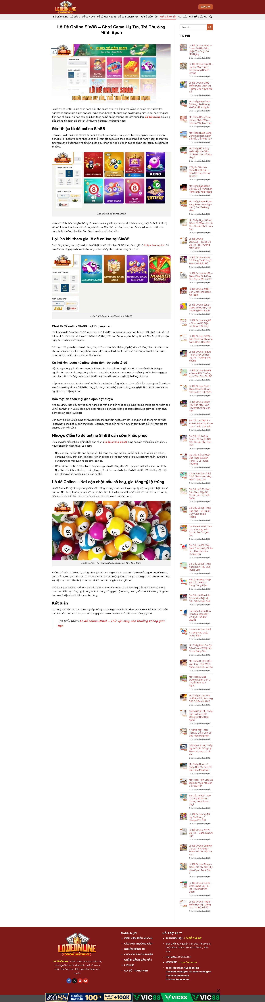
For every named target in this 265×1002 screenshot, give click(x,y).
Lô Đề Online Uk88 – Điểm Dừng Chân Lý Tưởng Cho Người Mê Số (200, 87)
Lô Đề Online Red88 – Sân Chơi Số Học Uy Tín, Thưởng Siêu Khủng (200, 356)
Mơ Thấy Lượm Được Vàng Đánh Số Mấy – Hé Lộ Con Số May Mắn (200, 206)
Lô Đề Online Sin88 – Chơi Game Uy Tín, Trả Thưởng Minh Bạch (200, 887)
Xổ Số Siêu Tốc (149, 16)
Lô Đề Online (60, 16)
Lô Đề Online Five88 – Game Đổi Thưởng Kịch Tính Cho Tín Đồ (200, 373)
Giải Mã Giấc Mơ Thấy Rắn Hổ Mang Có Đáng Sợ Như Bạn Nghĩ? (201, 715)
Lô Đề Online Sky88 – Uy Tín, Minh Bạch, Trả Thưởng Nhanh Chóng (201, 68)
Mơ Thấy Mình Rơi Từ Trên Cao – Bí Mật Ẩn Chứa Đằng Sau (200, 648)
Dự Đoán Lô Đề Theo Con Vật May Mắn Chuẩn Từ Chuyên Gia (200, 531)
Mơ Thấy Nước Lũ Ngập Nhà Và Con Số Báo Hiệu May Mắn (200, 767)
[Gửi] (210, 27)
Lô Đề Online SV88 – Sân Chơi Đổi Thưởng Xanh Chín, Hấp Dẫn (201, 339)
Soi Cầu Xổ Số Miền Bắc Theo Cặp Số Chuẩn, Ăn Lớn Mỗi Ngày (199, 494)
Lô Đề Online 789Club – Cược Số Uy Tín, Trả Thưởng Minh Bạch (200, 243)
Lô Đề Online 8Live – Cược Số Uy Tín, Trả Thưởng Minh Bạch (200, 307)
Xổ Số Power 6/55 (128, 16)
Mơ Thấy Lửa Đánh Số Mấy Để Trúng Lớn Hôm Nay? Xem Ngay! (200, 188)
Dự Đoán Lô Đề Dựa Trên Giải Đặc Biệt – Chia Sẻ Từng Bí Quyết (200, 615)
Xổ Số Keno (88, 16)
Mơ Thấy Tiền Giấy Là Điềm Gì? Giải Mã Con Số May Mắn (201, 782)
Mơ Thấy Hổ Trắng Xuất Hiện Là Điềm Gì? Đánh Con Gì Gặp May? (200, 153)
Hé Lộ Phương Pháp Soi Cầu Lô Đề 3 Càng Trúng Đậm (200, 582)
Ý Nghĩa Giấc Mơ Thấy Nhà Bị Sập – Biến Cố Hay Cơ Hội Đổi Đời (199, 172)
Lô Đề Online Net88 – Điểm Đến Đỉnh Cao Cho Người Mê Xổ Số (201, 276)
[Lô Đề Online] (67, 7)
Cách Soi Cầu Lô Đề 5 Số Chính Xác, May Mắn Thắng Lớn (200, 476)
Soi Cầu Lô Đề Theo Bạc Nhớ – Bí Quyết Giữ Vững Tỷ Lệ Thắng (200, 512)
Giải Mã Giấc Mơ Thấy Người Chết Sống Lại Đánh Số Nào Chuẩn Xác (201, 750)
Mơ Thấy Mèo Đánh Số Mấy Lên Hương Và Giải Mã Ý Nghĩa (199, 104)
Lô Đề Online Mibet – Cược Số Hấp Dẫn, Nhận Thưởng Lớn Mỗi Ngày (200, 50)
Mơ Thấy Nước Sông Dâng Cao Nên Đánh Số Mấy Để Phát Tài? (200, 135)
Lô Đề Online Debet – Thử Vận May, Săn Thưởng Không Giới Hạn (200, 406)
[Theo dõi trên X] (74, 980)
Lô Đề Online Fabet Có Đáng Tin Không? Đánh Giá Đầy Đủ (200, 260)
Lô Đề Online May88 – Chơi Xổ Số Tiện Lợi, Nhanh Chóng (200, 323)
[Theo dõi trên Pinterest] (80, 980)
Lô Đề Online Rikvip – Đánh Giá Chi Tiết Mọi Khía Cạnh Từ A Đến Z (201, 869)
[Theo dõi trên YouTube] (85, 980)
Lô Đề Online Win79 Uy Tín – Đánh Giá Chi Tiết (201, 832)
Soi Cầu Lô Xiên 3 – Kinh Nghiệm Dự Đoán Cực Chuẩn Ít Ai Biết (201, 423)
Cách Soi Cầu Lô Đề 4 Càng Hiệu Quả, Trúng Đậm (200, 632)
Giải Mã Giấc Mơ (198, 16)
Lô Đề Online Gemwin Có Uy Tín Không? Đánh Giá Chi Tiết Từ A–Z (200, 850)
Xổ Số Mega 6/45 (106, 16)
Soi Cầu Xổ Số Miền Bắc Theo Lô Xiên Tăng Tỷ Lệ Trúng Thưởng (199, 459)
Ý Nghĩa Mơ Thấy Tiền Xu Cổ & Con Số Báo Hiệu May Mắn (200, 732)
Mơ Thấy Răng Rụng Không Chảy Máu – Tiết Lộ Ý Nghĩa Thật (200, 120)
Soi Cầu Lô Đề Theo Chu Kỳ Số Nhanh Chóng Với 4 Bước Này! (200, 800)
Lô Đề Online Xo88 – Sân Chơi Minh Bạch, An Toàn (200, 291)
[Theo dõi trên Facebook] (68, 980)
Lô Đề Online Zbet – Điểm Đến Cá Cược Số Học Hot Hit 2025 (200, 389)
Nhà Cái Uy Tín (168, 16)
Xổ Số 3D (75, 16)
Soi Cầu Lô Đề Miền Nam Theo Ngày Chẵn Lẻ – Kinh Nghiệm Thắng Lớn (201, 550)
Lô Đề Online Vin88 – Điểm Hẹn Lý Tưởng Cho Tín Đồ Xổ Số (200, 904)
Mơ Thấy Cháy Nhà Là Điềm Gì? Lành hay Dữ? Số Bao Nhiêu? (201, 698)
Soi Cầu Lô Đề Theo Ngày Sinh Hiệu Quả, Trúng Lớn (200, 566)
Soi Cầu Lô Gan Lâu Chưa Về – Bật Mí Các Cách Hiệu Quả (199, 598)
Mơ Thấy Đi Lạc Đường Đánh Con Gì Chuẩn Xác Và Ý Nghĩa (200, 681)
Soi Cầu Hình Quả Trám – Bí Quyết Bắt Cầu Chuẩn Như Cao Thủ (200, 441)
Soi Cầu (182, 16)
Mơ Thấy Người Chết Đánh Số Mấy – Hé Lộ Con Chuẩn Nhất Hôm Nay (201, 225)
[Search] (210, 17)
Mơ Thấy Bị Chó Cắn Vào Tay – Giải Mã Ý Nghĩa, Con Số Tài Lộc (201, 664)
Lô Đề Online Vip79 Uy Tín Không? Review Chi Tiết (199, 817)
